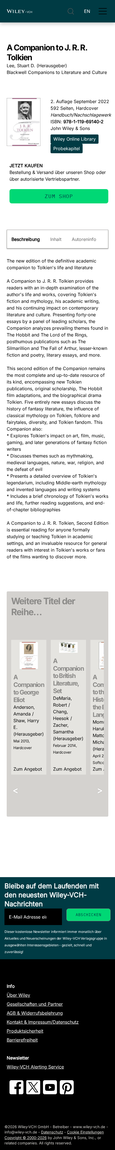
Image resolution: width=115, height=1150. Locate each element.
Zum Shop (59, 195)
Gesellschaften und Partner (35, 1004)
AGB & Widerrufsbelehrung (35, 1013)
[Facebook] (16, 1092)
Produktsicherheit (25, 1031)
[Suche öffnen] (70, 11)
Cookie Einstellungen (85, 1132)
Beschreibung (25, 239)
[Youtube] (50, 1092)
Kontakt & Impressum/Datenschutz (43, 1022)
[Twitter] (33, 1092)
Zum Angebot (27, 769)
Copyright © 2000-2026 (25, 1137)
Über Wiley (18, 995)
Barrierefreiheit (22, 1040)
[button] (102, 11)
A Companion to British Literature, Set (68, 676)
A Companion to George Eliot (28, 688)
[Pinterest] (67, 1092)
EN (87, 11)
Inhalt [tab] (55, 239)
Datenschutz (52, 1132)
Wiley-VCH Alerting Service (35, 1067)
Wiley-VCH (19, 11)
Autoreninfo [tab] (84, 239)
